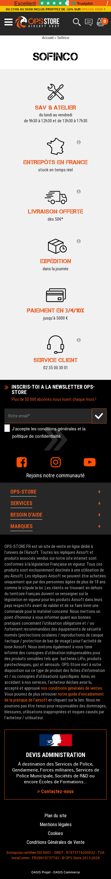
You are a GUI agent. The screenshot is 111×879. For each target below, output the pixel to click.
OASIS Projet (41, 872)
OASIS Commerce (66, 872)
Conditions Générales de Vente (56, 842)
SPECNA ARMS (92, 9)
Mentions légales (56, 824)
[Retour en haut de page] (104, 522)
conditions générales (57, 429)
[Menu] (8, 22)
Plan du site (55, 815)
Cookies (55, 833)
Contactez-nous (57, 791)
